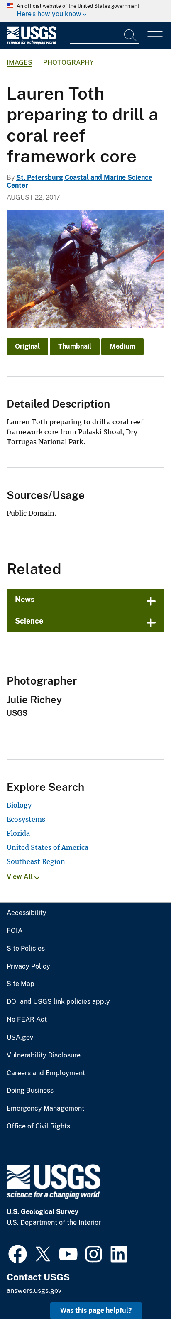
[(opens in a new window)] (18, 1253)
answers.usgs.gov (34, 1291)
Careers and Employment (46, 1073)
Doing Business (30, 1090)
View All (20, 877)
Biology (19, 805)
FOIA (14, 931)
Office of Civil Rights (38, 1126)
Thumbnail (74, 346)
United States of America (47, 847)
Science (29, 621)
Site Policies (26, 948)
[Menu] (155, 36)
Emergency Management (45, 1108)
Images (19, 62)
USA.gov (20, 1037)
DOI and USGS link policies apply (58, 1002)
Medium (122, 346)
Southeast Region (36, 861)
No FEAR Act (27, 1019)
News (25, 599)
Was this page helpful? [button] (96, 1310)
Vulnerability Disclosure (44, 1055)
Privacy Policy (28, 966)
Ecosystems (26, 819)
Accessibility (26, 913)
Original (27, 346)
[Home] (31, 42)
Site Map (20, 984)
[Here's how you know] (85, 11)
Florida (18, 833)
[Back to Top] (140, 1288)
